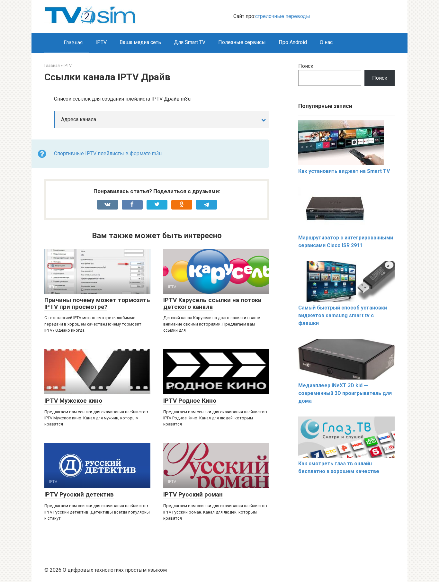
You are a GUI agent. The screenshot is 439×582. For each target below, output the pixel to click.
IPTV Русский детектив (79, 494)
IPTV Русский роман (193, 494)
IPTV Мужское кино (73, 400)
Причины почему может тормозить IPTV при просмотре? (97, 303)
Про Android (293, 42)
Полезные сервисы (242, 42)
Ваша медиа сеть (140, 42)
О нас (326, 42)
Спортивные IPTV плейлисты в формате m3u (108, 153)
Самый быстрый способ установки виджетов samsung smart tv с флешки (342, 315)
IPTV (101, 42)
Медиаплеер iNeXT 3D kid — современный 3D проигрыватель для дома (345, 393)
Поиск (305, 66)
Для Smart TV (189, 42)
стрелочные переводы (282, 16)
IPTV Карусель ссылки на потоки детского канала (212, 303)
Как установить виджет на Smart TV (344, 171)
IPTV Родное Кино (189, 400)
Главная (73, 43)
